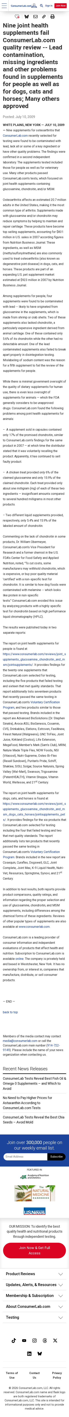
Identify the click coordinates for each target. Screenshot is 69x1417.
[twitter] (55, 1340)
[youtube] (24, 1340)
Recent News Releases (25, 1068)
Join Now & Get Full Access (34, 1250)
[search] (41, 5)
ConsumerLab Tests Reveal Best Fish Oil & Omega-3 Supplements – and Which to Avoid (34, 1084)
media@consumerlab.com (20, 1041)
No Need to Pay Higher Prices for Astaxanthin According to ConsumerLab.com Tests (27, 1103)
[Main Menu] (4, 5)
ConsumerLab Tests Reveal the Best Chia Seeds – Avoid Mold (33, 1119)
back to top (10, 1012)
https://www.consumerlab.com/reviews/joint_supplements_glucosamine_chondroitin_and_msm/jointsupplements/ (34, 659)
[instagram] (34, 1340)
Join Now (61, 5)
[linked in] (29, 1353)
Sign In (49, 5)
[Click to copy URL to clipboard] (44, 17)
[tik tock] (14, 1340)
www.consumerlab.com (34, 927)
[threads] (45, 1340)
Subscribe (56, 1156)
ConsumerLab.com (15, 135)
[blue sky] (40, 1353)
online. (20, 959)
